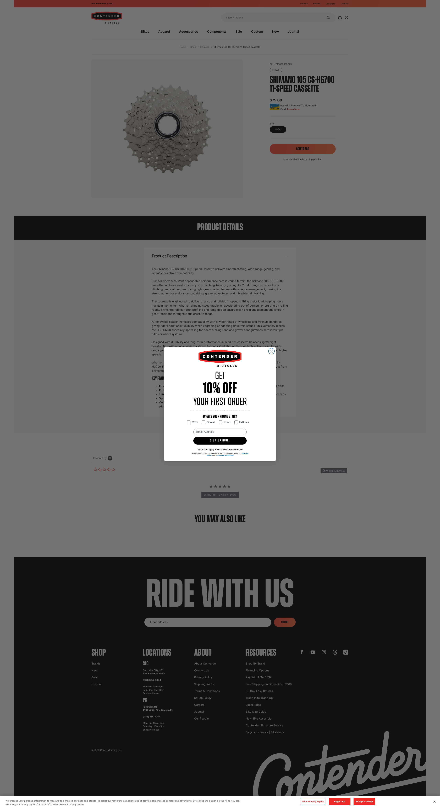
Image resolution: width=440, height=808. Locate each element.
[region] (220, 802)
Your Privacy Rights (313, 801)
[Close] (434, 801)
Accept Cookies (364, 801)
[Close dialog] (271, 351)
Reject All (339, 801)
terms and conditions (225, 455)
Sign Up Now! (220, 440)
